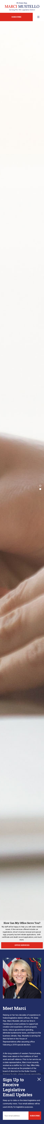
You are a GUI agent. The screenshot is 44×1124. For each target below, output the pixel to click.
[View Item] (40, 486)
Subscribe (16, 17)
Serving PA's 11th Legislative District (22, 6)
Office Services (22, 945)
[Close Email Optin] (39, 1079)
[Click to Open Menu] (38, 17)
